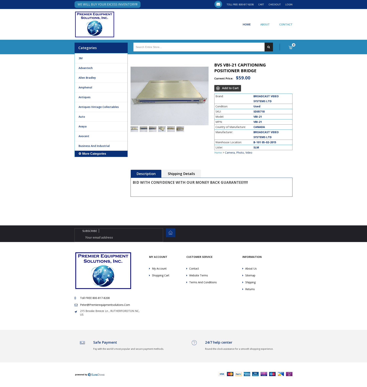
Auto (82, 116)
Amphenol (85, 87)
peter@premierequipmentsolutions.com (105, 305)
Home (218, 152)
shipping (250, 282)
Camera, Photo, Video (238, 152)
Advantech (86, 68)
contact (194, 268)
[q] (269, 47)
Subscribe (89, 231)
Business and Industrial (94, 146)
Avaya (83, 126)
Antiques (84, 97)
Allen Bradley (87, 77)
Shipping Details (181, 173)
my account (159, 268)
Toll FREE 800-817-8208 (95, 298)
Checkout (275, 4)
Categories (87, 47)
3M (81, 58)
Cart (261, 4)
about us (251, 268)
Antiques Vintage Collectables (99, 107)
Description (146, 173)
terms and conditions (203, 282)
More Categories (94, 153)
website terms (198, 275)
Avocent (84, 136)
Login (288, 4)
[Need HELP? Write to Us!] (218, 4)
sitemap (250, 275)
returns (250, 289)
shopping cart (160, 275)
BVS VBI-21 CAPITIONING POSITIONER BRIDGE (240, 67)
